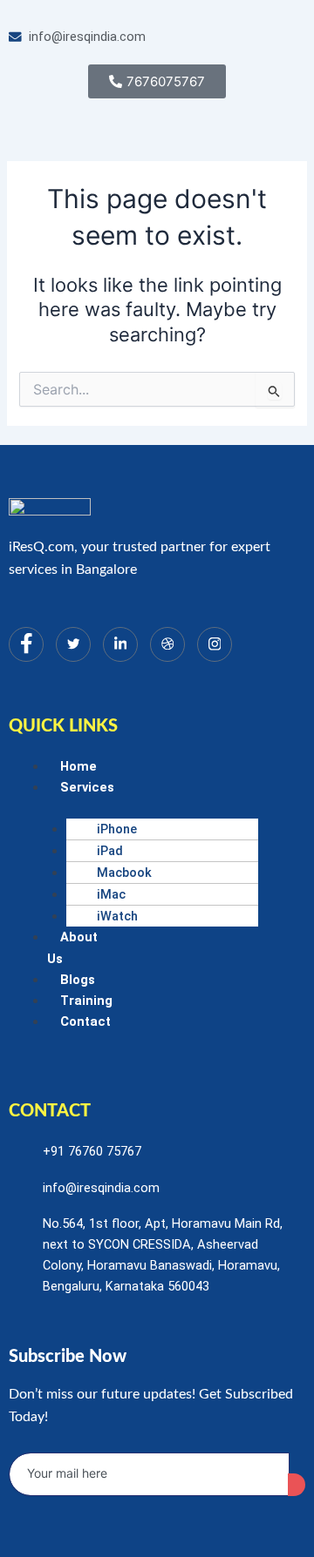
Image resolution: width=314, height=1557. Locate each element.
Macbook (124, 872)
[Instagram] (214, 644)
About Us (72, 947)
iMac (111, 894)
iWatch (117, 916)
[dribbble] (167, 644)
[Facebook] (26, 644)
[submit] (296, 1484)
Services (87, 787)
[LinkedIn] (120, 644)
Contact (85, 1021)
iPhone (117, 829)
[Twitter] (73, 644)
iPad (110, 851)
